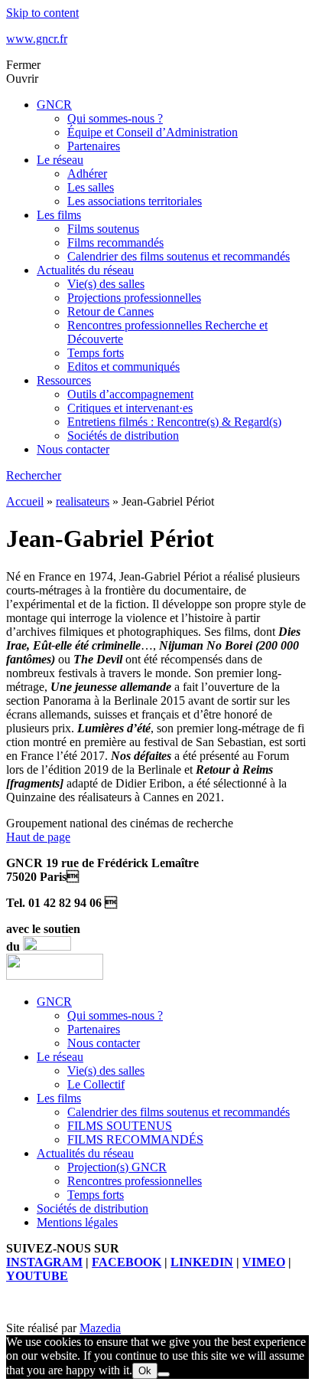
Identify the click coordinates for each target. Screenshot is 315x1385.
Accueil (25, 501)
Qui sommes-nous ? (115, 118)
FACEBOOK (126, 1262)
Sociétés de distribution (123, 435)
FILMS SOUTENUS (119, 1125)
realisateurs (82, 501)
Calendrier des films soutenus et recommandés (178, 256)
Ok (144, 1371)
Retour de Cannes (110, 311)
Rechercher (33, 475)
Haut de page (38, 836)
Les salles (90, 187)
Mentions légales (77, 1222)
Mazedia (100, 1327)
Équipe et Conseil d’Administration (152, 132)
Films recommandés (115, 242)
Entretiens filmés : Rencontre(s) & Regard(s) (174, 421)
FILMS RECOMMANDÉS (135, 1139)
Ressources (64, 380)
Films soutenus (103, 228)
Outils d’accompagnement (130, 394)
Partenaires (93, 145)
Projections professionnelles (134, 297)
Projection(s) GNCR (117, 1167)
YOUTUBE (37, 1275)
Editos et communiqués (123, 366)
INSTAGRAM (44, 1262)
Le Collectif (96, 1084)
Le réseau (60, 159)
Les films (59, 214)
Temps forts (95, 352)
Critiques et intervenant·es (130, 407)
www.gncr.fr (36, 38)
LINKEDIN (201, 1262)
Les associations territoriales (134, 201)
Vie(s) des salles (106, 283)
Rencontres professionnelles (134, 1180)
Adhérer (87, 173)
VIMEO (263, 1262)
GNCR (54, 104)
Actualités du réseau (85, 270)
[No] (164, 1374)
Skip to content (42, 12)
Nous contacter (73, 449)
